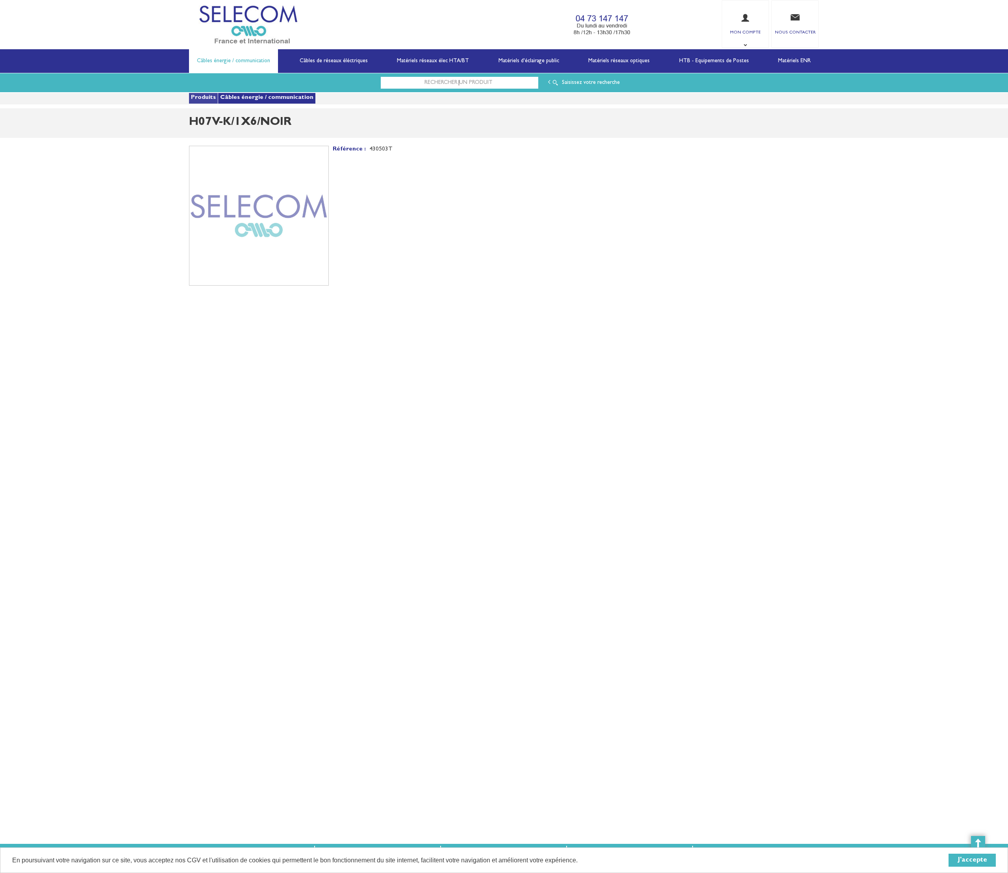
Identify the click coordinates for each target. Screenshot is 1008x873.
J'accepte (972, 860)
